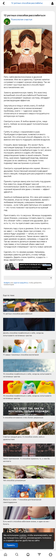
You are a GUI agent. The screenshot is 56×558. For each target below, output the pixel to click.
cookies (22, 535)
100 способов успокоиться (14, 480)
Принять (11, 545)
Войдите (7, 283)
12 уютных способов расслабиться (17, 314)
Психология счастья (21, 19)
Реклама (46, 265)
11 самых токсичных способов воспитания (21, 355)
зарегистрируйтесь (21, 283)
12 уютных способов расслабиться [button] (27, 3)
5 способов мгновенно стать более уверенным (23, 418)
